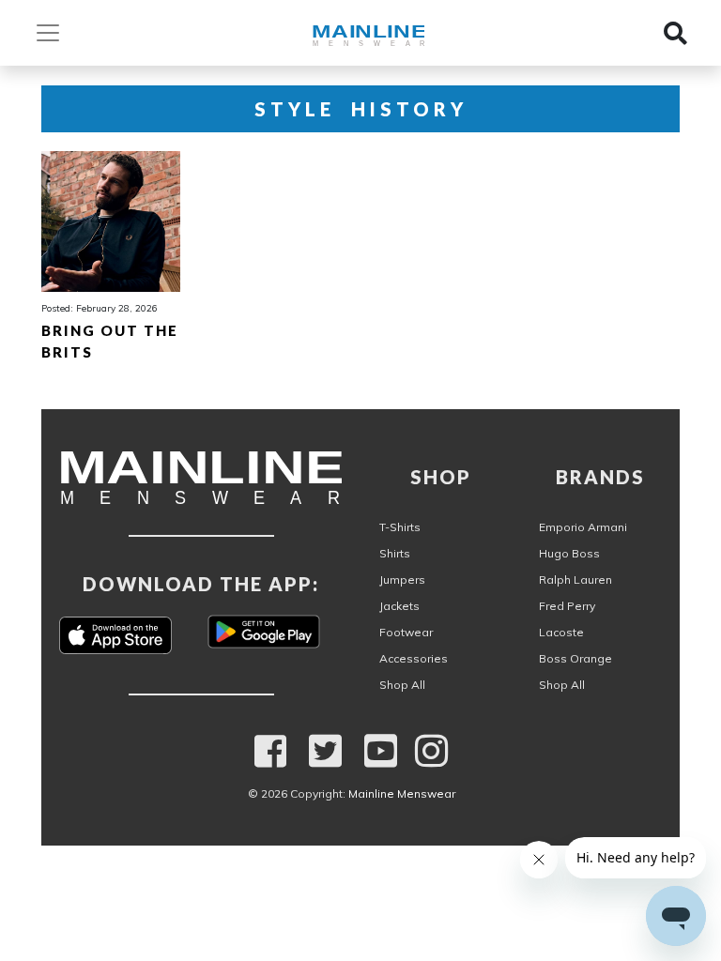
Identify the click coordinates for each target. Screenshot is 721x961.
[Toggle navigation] (53, 33)
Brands (600, 476)
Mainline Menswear (401, 793)
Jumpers (402, 579)
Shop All (402, 685)
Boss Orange (575, 658)
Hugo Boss (569, 553)
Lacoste (561, 632)
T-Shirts (400, 527)
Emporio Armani (583, 527)
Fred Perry (567, 606)
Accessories (413, 658)
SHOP (440, 476)
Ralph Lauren (575, 579)
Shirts (394, 553)
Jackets (399, 606)
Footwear (406, 632)
